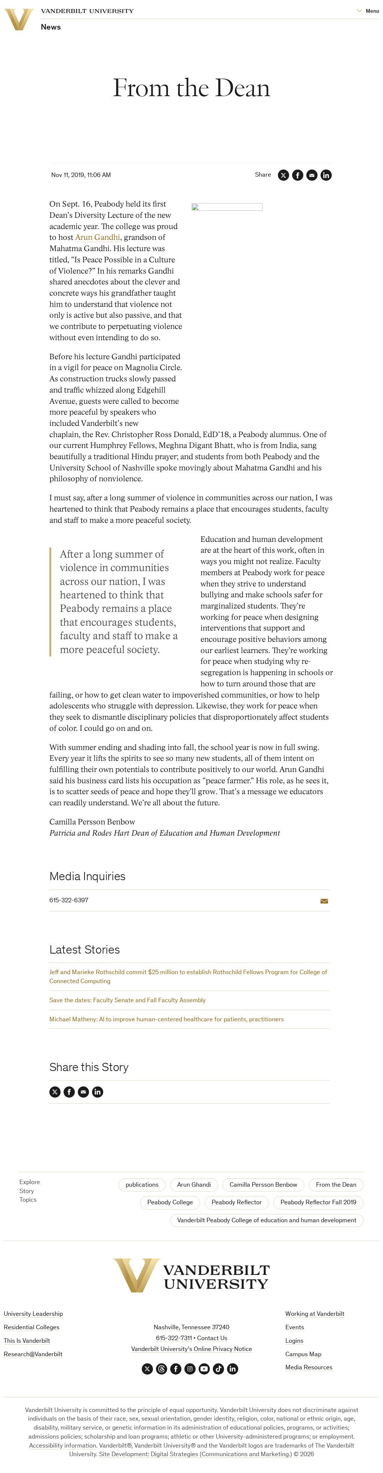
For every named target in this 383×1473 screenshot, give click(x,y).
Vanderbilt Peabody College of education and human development (266, 1221)
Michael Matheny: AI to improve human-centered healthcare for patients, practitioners (166, 1020)
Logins (294, 1341)
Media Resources (309, 1368)
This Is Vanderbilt (27, 1341)
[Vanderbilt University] (191, 1275)
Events (294, 1328)
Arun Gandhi (97, 237)
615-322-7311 (174, 1339)
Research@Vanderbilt (33, 1355)
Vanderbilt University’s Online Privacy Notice (191, 1350)
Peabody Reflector (237, 1203)
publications (142, 1185)
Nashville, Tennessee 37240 (191, 1328)
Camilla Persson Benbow (263, 1185)
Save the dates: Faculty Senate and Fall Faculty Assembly (127, 1001)
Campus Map (303, 1355)
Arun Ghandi (194, 1185)
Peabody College (170, 1203)
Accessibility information (62, 1446)
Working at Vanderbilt (314, 1314)
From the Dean (336, 1185)
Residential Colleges (31, 1328)
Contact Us (212, 1339)
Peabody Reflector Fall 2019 (318, 1203)
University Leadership (33, 1314)
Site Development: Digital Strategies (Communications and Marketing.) (195, 1455)
